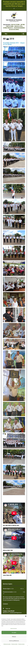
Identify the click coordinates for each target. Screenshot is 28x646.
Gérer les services (14, 628)
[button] (26, 616)
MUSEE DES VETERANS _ (15, 24)
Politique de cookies (7, 644)
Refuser (14, 636)
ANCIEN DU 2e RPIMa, (18, 26)
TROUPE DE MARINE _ (10, 26)
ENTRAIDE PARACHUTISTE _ (8, 28)
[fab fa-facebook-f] (14, 8)
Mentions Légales (14, 644)
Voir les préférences (14, 640)
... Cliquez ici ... (17, 588)
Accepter (14, 632)
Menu (6, 33)
